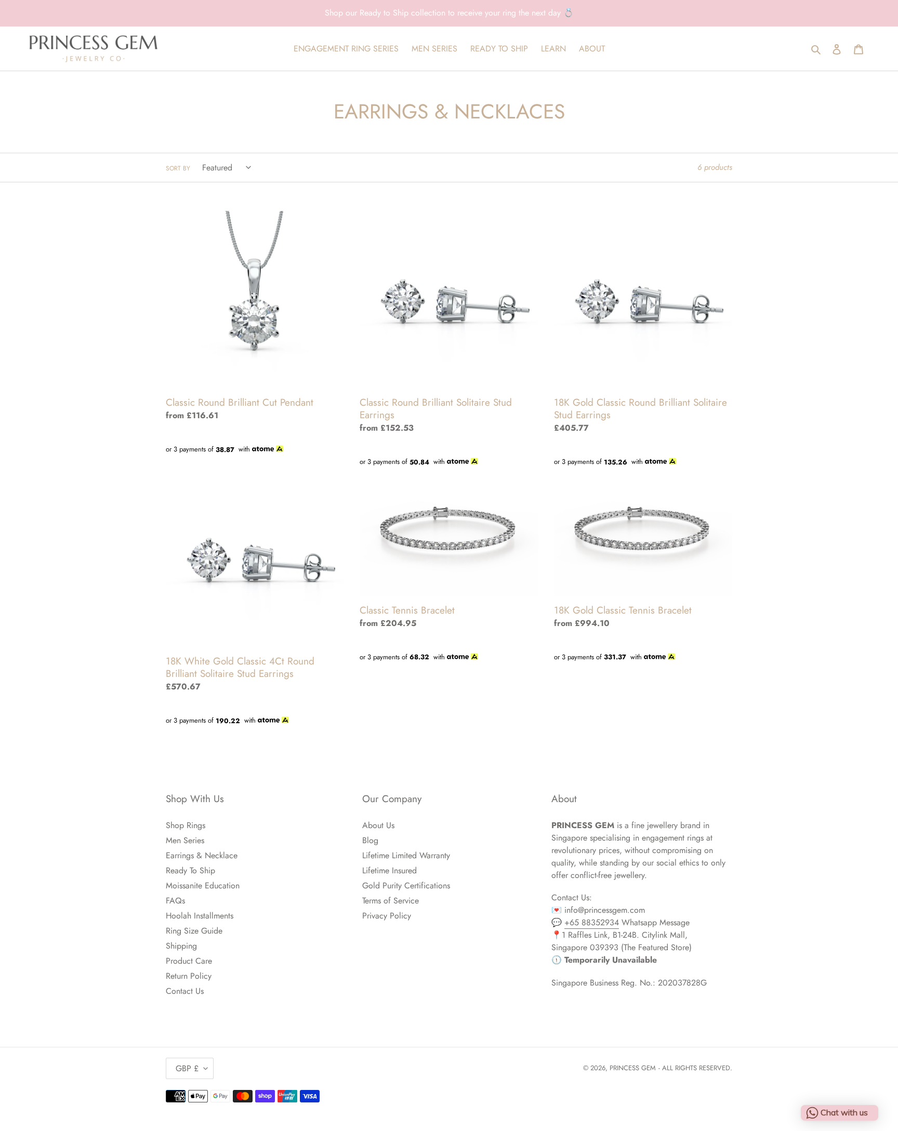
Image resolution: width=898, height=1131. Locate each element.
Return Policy (189, 976)
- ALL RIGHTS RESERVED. (695, 1068)
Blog (370, 840)
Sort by (178, 168)
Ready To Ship (190, 870)
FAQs (175, 901)
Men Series (185, 840)
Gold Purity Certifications (406, 886)
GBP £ (187, 1068)
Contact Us (185, 991)
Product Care (189, 961)
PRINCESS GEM (633, 1068)
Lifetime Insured (389, 870)
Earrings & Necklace (201, 855)
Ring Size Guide (194, 931)
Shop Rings (185, 825)
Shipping (181, 946)
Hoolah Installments (199, 916)
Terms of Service (390, 901)
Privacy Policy (386, 916)
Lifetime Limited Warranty (406, 855)
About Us (378, 825)
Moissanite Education (203, 886)
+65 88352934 (591, 922)
